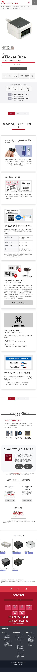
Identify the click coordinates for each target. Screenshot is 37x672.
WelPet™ (30, 636)
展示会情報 (7, 635)
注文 (22, 606)
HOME (2, 6)
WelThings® (30, 639)
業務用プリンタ (20, 645)
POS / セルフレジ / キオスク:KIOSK (20, 654)
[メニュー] (34, 2)
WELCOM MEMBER (18, 664)
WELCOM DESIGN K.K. (20, 662)
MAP (18, 600)
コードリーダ (19, 636)
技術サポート (22, 612)
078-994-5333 (20, 94)
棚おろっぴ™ (31, 640)
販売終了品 (7, 637)
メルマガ (7, 636)
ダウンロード (8, 643)
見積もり (15, 606)
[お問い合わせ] (29, 2)
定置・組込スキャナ (25, 6)
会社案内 (7, 644)
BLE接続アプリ (31, 645)
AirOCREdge (31, 641)
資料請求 (15, 612)
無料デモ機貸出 (29, 607)
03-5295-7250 (20, 98)
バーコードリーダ (15, 6)
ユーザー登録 (16, 473)
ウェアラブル (19, 639)
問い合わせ (8, 606)
